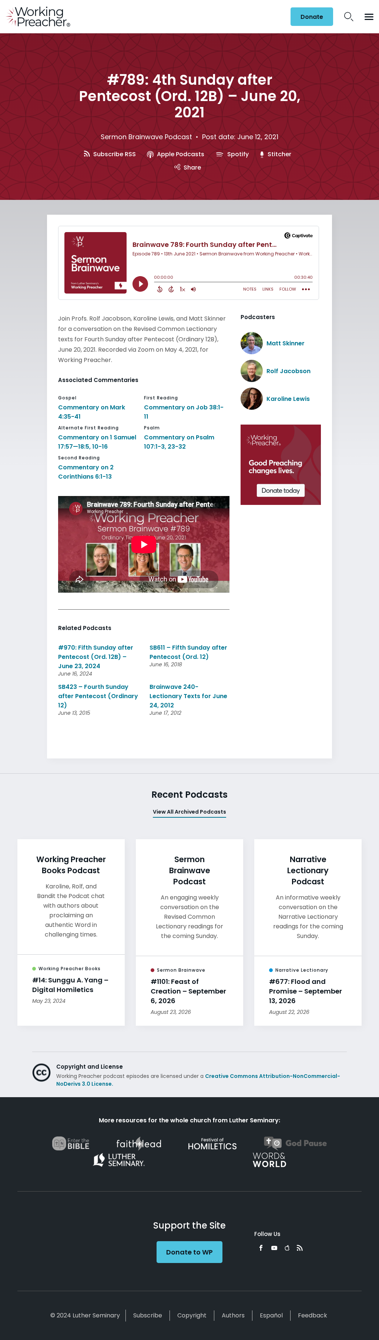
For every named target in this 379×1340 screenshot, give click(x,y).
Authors (233, 1315)
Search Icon (348, 16)
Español (271, 1315)
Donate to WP (189, 1252)
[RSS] (299, 1248)
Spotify (237, 154)
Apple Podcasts (179, 154)
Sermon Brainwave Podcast (146, 136)
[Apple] (287, 1248)
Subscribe (147, 1315)
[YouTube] (274, 1248)
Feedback (312, 1315)
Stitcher (278, 154)
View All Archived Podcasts (189, 811)
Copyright (192, 1315)
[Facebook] (261, 1248)
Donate (312, 17)
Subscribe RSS (114, 154)
